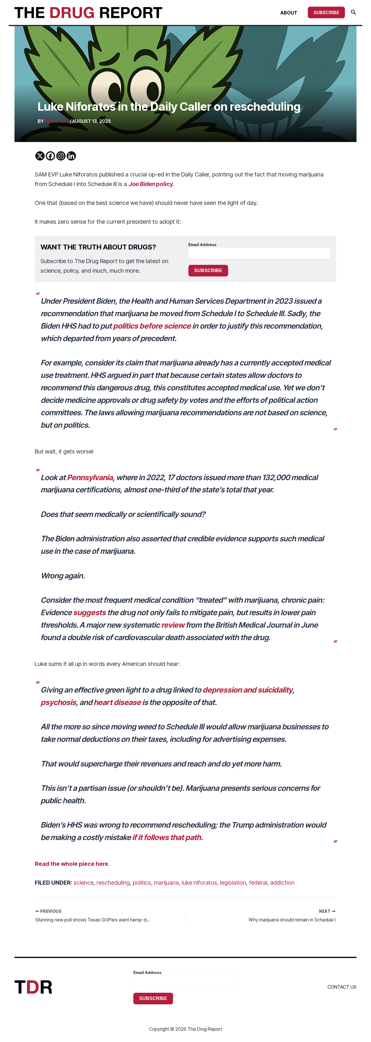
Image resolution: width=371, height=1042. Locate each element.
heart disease (117, 702)
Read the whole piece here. (72, 863)
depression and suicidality (247, 689)
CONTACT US (342, 987)
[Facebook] (50, 156)
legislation (233, 882)
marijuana (166, 882)
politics (142, 882)
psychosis (58, 702)
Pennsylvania (90, 477)
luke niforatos (199, 882)
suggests (89, 612)
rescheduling (113, 882)
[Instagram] (61, 156)
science (84, 882)
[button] (326, 12)
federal (258, 882)
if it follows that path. (167, 837)
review (172, 624)
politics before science (152, 325)
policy (150, 184)
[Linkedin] (71, 156)
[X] (40, 156)
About (288, 13)
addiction (282, 882)
